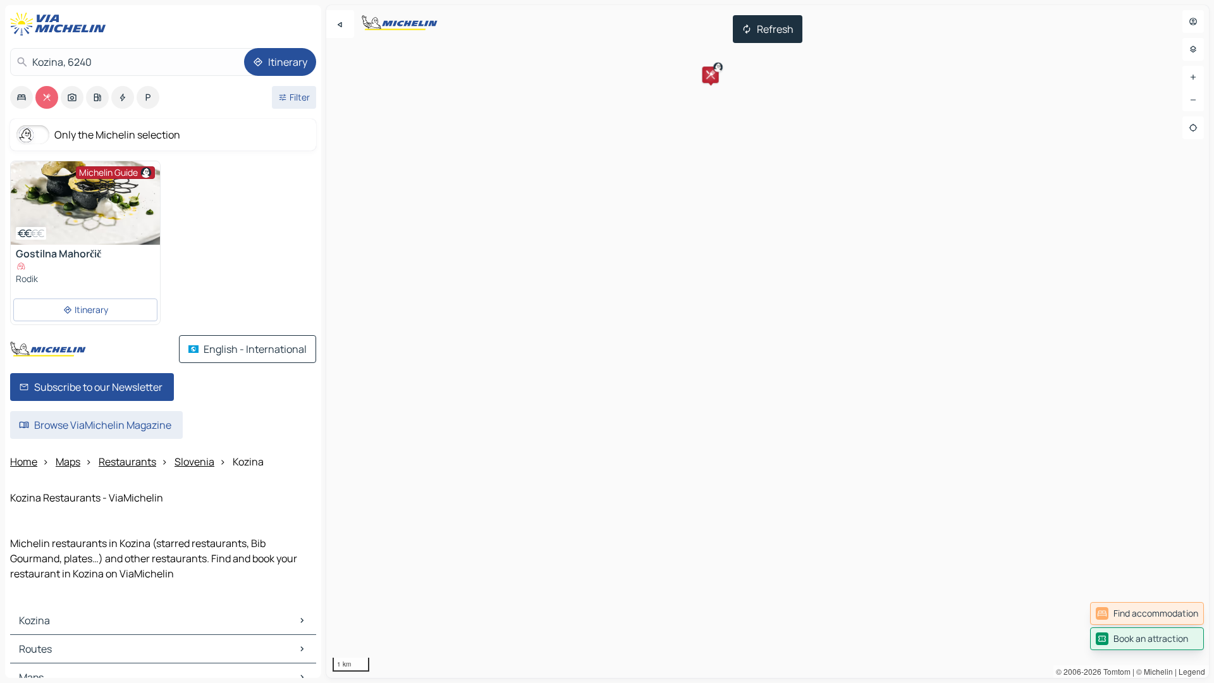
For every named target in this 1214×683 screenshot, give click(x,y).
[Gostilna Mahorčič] (85, 203)
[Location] (1193, 127)
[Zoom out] (1193, 100)
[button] (710, 74)
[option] (21, 97)
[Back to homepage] (60, 24)
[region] (767, 341)
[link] (1147, 613)
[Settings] (1193, 49)
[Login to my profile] (1193, 21)
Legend (1192, 671)
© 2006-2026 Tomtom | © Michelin (1114, 671)
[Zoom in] (1193, 77)
